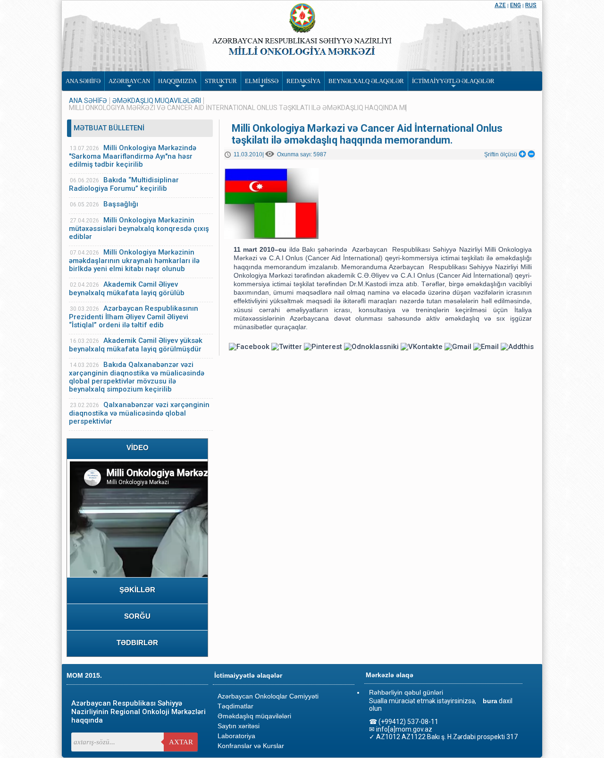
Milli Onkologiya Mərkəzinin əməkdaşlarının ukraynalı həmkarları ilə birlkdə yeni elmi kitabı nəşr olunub (134, 260)
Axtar (181, 742)
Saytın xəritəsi (239, 726)
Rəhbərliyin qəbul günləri (406, 692)
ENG (515, 5)
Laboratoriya (236, 736)
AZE (500, 5)
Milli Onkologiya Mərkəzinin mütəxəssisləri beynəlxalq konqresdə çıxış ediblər (139, 228)
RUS (531, 5)
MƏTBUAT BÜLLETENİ (109, 128)
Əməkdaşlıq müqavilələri (156, 100)
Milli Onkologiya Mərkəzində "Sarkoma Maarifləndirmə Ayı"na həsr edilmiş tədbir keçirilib (132, 156)
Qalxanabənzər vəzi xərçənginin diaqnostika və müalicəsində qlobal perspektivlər (139, 413)
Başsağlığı (120, 204)
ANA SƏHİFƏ (88, 100)
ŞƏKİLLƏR (137, 590)
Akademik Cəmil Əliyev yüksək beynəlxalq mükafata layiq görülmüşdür (135, 344)
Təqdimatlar (235, 706)
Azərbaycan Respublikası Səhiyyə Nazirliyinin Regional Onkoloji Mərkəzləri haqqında (138, 711)
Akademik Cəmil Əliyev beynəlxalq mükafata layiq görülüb (127, 288)
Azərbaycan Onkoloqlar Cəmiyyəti (268, 696)
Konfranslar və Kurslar (251, 745)
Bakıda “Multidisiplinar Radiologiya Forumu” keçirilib (124, 184)
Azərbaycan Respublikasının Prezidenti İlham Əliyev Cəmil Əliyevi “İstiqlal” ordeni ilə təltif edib (133, 316)
